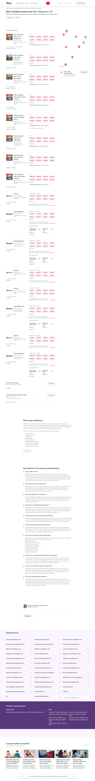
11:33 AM (39, 157)
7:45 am (32, 195)
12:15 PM (45, 36)
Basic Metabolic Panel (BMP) (36, 8)
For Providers (69, 3)
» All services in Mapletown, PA (71, 697)
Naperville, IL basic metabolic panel (58, 712)
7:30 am (39, 213)
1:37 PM (45, 141)
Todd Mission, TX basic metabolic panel (58, 723)
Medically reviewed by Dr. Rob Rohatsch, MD (37, 605)
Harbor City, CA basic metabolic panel (77, 714)
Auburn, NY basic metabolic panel (78, 712)
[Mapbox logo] (61, 66)
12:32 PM (45, 79)
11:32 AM (45, 76)
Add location (84, 72)
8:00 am (39, 195)
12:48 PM (45, 160)
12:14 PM (52, 120)
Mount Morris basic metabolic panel (15, 712)
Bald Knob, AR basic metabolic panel (79, 719)
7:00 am (39, 243)
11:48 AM (45, 157)
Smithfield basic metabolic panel (35, 712)
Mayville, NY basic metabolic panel (78, 717)
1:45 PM (39, 40)
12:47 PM (52, 79)
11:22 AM (45, 117)
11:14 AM (39, 117)
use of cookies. (64, 776)
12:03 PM (52, 157)
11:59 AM (39, 179)
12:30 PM (52, 36)
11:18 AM (32, 157)
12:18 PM (32, 160)
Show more (52, 205)
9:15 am (45, 199)
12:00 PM (38, 36)
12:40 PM (45, 138)
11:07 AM (32, 117)
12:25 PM (32, 138)
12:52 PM (52, 60)
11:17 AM (39, 76)
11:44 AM (32, 120)
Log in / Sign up (80, 3)
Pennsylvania (26, 8)
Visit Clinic (51, 383)
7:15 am (32, 213)
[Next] (88, 745)
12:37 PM (39, 60)
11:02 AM (32, 76)
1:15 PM (32, 40)
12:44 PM (45, 60)
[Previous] (85, 745)
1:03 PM (52, 160)
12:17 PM (39, 79)
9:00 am (39, 199)
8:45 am (32, 199)
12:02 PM (32, 79)
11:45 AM (32, 36)
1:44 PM (52, 141)
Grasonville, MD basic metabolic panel (57, 720)
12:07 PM (52, 57)
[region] (74, 47)
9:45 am (45, 293)
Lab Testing (11, 8)
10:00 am (52, 293)
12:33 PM (39, 160)
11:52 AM (39, 57)
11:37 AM (52, 117)
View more (31, 42)
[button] (66, 47)
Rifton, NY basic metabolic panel (57, 717)
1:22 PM (39, 141)
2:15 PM (52, 40)
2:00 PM (45, 40)
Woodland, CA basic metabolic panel (58, 714)
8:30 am (52, 195)
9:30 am (52, 199)
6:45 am (32, 243)
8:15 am (45, 195)
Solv (7, 8)
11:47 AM (52, 76)
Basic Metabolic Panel (18, 8)
